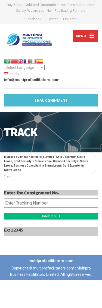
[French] (27, 61)
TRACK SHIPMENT (51, 100)
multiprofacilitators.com (51, 261)
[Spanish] (40, 61)
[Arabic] (7, 61)
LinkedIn (69, 19)
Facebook (34, 19)
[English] (20, 61)
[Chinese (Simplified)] (14, 61)
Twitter (52, 19)
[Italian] (33, 61)
